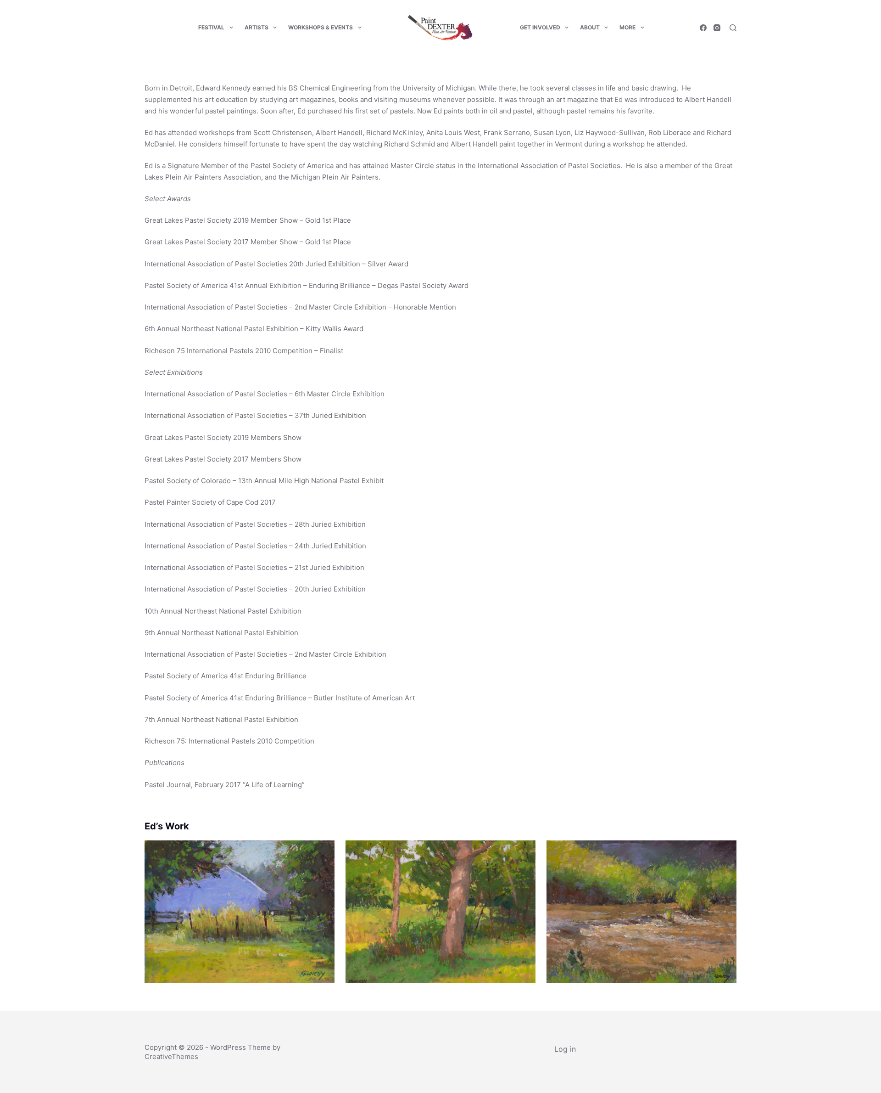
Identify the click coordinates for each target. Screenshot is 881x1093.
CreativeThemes (171, 1056)
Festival (211, 27)
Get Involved (540, 27)
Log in (565, 1049)
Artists (256, 27)
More (627, 27)
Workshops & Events (320, 27)
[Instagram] (717, 27)
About (590, 27)
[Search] (733, 27)
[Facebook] (703, 27)
